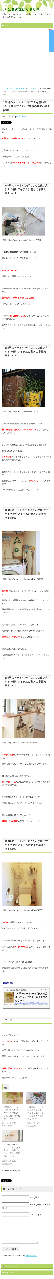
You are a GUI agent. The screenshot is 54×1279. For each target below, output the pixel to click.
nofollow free (31, 1255)
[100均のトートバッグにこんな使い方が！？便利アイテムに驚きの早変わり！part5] (12, 1135)
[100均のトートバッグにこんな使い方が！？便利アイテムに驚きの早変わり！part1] (12, 1098)
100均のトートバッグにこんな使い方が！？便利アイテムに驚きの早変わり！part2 (35, 1113)
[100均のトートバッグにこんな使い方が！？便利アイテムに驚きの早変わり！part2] (36, 1098)
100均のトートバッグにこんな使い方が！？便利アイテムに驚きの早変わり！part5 (12, 1150)
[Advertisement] (27, 59)
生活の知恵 (21, 116)
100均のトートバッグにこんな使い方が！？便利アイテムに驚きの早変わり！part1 (12, 1113)
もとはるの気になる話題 (20, 9)
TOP (13, 89)
